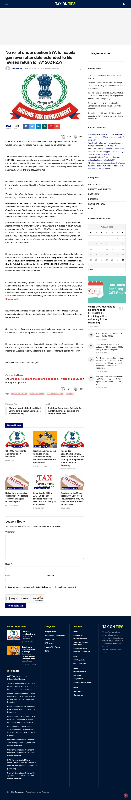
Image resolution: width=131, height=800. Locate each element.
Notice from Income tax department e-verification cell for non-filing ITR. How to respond (17, 497)
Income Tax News (52, 68)
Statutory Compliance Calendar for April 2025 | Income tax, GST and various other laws (21, 776)
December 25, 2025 (69, 469)
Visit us (116, 643)
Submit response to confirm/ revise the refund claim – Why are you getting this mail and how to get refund (106, 166)
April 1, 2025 (37, 68)
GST (75, 656)
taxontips (69, 394)
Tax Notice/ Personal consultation (80, 643)
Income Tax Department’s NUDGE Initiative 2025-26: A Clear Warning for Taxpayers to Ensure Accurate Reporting (72, 458)
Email (8, 575)
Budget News (94, 184)
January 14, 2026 (40, 466)
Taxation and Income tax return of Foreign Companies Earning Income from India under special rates (44, 456)
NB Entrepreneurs (95, 134)
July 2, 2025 (66, 508)
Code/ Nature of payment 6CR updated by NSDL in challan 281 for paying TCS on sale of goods (109, 347)
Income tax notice (37, 394)
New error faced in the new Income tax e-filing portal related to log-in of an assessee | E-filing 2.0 (106, 151)
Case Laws (93, 194)
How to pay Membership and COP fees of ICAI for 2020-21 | (109, 334)
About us (77, 691)
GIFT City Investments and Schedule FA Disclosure (15, 453)
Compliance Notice (80, 648)
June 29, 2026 (11, 460)
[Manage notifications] (126, 795)
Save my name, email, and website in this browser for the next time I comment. (42, 587)
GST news (93, 199)
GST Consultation (79, 663)
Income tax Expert (20, 68)
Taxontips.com (20, 792)
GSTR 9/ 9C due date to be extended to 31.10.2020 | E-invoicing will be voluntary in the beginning (101, 314)
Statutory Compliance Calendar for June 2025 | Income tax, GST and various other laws (21, 742)
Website (50, 575)
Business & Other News (99, 189)
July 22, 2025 (39, 508)
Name (8, 563)
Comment (10, 531)
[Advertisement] (65, 27)
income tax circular (19, 394)
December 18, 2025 (13, 505)
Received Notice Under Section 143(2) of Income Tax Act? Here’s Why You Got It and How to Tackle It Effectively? (72, 498)
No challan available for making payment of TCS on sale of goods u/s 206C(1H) (106, 137)
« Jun (90, 269)
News (90, 208)
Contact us (78, 695)
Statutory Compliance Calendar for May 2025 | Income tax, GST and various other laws (21, 752)
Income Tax (78, 635)
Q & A (75, 687)
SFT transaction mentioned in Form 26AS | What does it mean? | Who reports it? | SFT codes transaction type (109, 380)
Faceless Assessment (81, 652)
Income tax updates (55, 394)
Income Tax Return (80, 639)
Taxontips (14, 670)
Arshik (90, 143)
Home (75, 631)
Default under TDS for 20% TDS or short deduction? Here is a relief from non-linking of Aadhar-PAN (44, 498)
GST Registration (79, 660)
